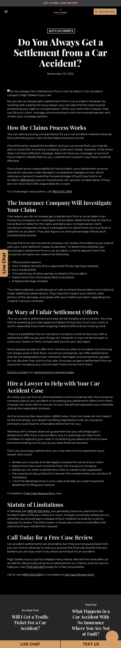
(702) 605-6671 (35, 566)
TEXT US (91, 644)
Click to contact (17, 372)
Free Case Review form (39, 493)
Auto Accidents (61, 30)
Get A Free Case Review (60, 3)
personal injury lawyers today (54, 372)
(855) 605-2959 (62, 191)
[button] (6, 11)
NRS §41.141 (27, 180)
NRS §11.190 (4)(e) (39, 511)
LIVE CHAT (30, 644)
